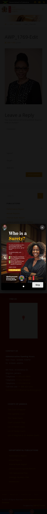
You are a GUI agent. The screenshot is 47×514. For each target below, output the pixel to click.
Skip (38, 284)
